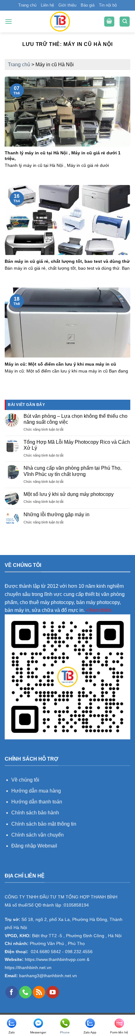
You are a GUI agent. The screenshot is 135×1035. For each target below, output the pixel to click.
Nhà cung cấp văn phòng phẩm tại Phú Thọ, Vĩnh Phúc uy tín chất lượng (73, 471)
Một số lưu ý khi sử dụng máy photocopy (69, 494)
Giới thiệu (67, 5)
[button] (8, 21)
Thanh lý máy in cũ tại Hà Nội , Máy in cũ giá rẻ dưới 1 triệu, (63, 156)
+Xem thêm (98, 610)
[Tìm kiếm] (125, 22)
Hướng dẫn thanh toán (36, 801)
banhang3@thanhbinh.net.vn (47, 975)
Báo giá (87, 5)
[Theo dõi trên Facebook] (11, 992)
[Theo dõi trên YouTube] (52, 992)
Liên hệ (47, 5)
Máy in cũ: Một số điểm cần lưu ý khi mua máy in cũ (60, 364)
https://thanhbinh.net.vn (28, 967)
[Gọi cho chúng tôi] (25, 992)
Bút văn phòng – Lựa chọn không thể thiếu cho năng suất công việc (75, 419)
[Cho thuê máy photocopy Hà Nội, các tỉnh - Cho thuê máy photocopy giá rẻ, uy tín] (60, 21)
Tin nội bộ (108, 5)
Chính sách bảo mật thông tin (43, 824)
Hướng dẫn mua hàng (36, 790)
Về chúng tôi (25, 779)
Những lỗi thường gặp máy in (56, 514)
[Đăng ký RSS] (39, 992)
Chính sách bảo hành (35, 812)
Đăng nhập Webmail (34, 845)
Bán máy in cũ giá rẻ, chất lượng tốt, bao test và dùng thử (67, 261)
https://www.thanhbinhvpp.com (54, 959)
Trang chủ (27, 5)
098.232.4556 (79, 951)
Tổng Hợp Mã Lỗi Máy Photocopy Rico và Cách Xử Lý (77, 445)
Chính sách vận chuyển (37, 835)
